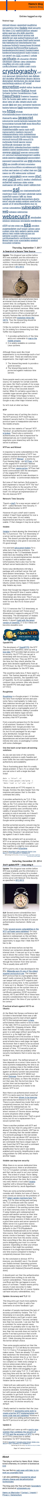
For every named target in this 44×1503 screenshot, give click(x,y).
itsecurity (7, 118)
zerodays (35, 226)
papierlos (12, 158)
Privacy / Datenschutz (12, 1495)
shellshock (36, 179)
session (31, 176)
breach (25, 229)
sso (21, 190)
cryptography (19, 71)
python (5, 170)
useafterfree (35, 201)
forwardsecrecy (25, 93)
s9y (13, 173)
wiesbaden (36, 217)
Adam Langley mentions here (19, 1198)
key (39, 121)
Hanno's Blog (36, 6)
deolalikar (10, 78)
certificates (25, 238)
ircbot (35, 114)
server (25, 176)
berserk (37, 40)
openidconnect (22, 149)
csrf (39, 72)
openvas (24, 152)
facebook (37, 87)
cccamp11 (25, 55)
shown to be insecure (28, 1097)
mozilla (23, 137)
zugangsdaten (9, 228)
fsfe (4, 99)
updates (25, 201)
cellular (34, 55)
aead (10, 33)
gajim (19, 99)
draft (13, 503)
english (23, 87)
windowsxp (15, 221)
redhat (26, 170)
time (16, 28)
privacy (22, 164)
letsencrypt (35, 238)
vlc (36, 204)
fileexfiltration (15, 90)
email (28, 83)
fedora (5, 90)
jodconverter (7, 121)
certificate (9, 58)
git (14, 102)
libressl (5, 240)
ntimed (5, 25)
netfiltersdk (7, 145)
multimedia (7, 142)
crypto (33, 66)
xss (27, 224)
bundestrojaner (32, 50)
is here (31, 1020)
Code (18, 851)
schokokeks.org (23, 1488)
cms (17, 64)
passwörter (17, 161)
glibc (17, 102)
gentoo (35, 99)
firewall (33, 90)
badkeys (11, 40)
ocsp (16, 240)
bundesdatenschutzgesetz (14, 50)
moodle (16, 137)
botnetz (15, 45)
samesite (6, 236)
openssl (15, 152)
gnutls (29, 102)
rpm (35, 170)
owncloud (10, 155)
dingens (29, 78)
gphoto (5, 233)
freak (34, 93)
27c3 (13, 30)
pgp (30, 160)
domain (31, 81)
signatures (17, 182)
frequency (33, 96)
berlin (30, 40)
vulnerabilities (15, 208)
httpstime (23, 848)
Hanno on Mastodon (11, 1492)
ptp (33, 233)
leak (24, 123)
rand (11, 170)
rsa (39, 170)
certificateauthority (10, 238)
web (5, 211)
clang (23, 61)
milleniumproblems (10, 134)
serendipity (16, 176)
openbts (6, 149)
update (19, 201)
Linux (34, 851)
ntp (24, 855)
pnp (9, 164)
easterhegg (8, 83)
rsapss (5, 173)
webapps (13, 212)
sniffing (20, 185)
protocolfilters (15, 167)
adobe (5, 33)
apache (6, 38)
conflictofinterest (10, 66)
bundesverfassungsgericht (13, 52)
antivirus (27, 35)
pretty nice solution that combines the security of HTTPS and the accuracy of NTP (20, 1431)
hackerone (36, 105)
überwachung (27, 199)
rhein (31, 170)
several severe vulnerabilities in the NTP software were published (21, 930)
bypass (34, 52)
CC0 (4, 1466)
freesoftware (11, 96)
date (17, 231)
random (16, 170)
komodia (18, 123)
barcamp (19, 40)
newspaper (17, 145)
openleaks (34, 149)
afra (18, 33)
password (21, 157)
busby (28, 52)
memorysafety (8, 132)
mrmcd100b (16, 139)
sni (14, 185)
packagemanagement (23, 155)
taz (24, 196)
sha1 (38, 176)
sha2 (4, 179)
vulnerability (31, 207)
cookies (5, 231)
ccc (18, 55)
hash (20, 107)
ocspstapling (24, 240)
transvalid (17, 199)
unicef (5, 201)
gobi (35, 102)
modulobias (7, 137)
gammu (30, 231)
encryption (10, 87)
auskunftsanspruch (26, 38)
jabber (15, 118)
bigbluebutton (12, 42)
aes (14, 33)
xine (13, 226)
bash (25, 40)
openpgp (6, 152)
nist (24, 145)
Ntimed (20, 459)
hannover (13, 107)
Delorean (12, 1076)
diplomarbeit (7, 81)
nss (28, 144)
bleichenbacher (25, 42)
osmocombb (33, 152)
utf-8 (11, 204)
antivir (20, 35)
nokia (22, 233)
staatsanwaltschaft (32, 190)
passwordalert (34, 158)
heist (11, 233)
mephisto (20, 132)
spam (26, 185)
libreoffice (36, 123)
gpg (11, 104)
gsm (15, 105)
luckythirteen (14, 127)
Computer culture (21, 1442)
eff (24, 83)
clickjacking (31, 61)
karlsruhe (24, 121)
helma (35, 107)
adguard (34, 30)
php (4, 164)
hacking (5, 107)
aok (32, 35)
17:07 (10, 853)
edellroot (18, 83)
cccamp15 (23, 236)
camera (31, 229)
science (5, 176)
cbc (14, 55)
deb (30, 76)
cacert (8, 55)
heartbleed (28, 107)
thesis (29, 196)
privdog (5, 167)
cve (4, 76)
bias (4, 42)
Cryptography (23, 851)
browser (36, 45)
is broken (7, 433)
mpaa (28, 137)
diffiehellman (20, 78)
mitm (21, 134)
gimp (10, 102)
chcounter (24, 59)
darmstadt (11, 76)
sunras (39, 194)
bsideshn (9, 48)
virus (32, 204)
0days (8, 30)
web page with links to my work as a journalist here (20, 1471)
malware (24, 127)
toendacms (7, 199)
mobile (17, 233)
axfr (36, 38)
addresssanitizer (23, 30)
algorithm (29, 33)
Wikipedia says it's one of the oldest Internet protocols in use (20, 972)
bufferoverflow (21, 48)
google (5, 105)
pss (39, 167)
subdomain (31, 194)
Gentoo (34, 1442)
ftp (8, 99)
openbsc (35, 147)
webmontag (22, 212)
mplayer (34, 137)
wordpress (36, 220)
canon (37, 229)
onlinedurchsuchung (23, 147)
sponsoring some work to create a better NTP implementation (19, 1412)
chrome (33, 59)
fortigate (6, 93)
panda (5, 158)
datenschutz (22, 76)
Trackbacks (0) (26, 853)
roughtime (32, 25)
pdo (25, 161)
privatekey (30, 164)
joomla (17, 121)
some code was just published (16, 1415)
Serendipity (36, 1486)
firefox (25, 90)
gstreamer (26, 105)
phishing (37, 161)
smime (30, 182)
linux (5, 126)
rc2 (21, 170)
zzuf (19, 228)
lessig (29, 123)
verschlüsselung (22, 203)
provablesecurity (29, 167)
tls (3, 30)
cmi (13, 64)
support (15, 196)
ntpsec (13, 25)
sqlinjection (35, 185)
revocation (7, 243)
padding (36, 155)
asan (15, 38)
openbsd (34, 240)
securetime (8, 28)
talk (21, 196)
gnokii (36, 231)
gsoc (20, 105)
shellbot (27, 179)
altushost (6, 35)
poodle (14, 164)
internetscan (27, 114)
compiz (27, 64)
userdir (5, 204)
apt (11, 38)
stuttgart (22, 194)
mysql (15, 142)
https (11, 111)
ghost (4, 102)
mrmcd (6, 139)
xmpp (17, 226)
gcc (29, 99)
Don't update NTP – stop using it (18, 865)
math (27, 129)
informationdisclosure (11, 114)
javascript (25, 118)
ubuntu (36, 199)
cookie (21, 66)
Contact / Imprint (28, 1492)
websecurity (16, 216)
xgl (9, 226)
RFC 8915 (20, 267)
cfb (18, 59)
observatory (8, 147)
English (30, 851)
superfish (7, 196)
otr (3, 155)
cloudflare (6, 64)
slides (24, 182)
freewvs (25, 96)
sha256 (12, 179)
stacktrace (7, 194)
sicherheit (7, 182)
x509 (5, 225)
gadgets (23, 231)
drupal (37, 81)
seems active (22, 468)
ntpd (30, 28)
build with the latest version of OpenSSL (19, 621)
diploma (36, 78)
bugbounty (33, 48)
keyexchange (8, 123)
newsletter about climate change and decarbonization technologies (19, 1479)
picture (28, 233)
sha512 (20, 179)
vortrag (5, 208)
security (37, 28)
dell (4, 78)
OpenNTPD (24, 647)
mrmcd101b (28, 139)
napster (22, 142)
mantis (21, 129)
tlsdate (23, 27)
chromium (7, 61)
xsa (21, 226)
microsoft (28, 132)
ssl (16, 189)
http (4, 111)
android (14, 35)
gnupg (23, 101)
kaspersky (32, 121)
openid (13, 149)
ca (3, 55)
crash (27, 66)
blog (34, 42)
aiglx (22, 33)
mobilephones (30, 134)
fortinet (14, 93)
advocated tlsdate (23, 548)
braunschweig (25, 45)
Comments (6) (17, 853)
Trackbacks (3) (26, 1443)
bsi (3, 48)
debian (36, 76)
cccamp (14, 236)
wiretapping (25, 221)
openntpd (21, 25)
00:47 (10, 1443)
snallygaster (7, 185)
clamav (16, 61)
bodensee (6, 45)
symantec (16, 243)
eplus (29, 87)
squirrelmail (7, 190)
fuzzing (13, 99)
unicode (11, 201)
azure (4, 40)
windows (6, 221)
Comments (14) (17, 1443)
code (21, 64)
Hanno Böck (11, 851)
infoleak (19, 112)
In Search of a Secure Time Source (19, 251)
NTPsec (28, 461)
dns (26, 81)
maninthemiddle (10, 129)
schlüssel (31, 173)
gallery (24, 99)
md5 (32, 129)
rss (10, 173)
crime (12, 231)
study (14, 194)
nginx (11, 240)
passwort (7, 161)
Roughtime (7, 696)
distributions (19, 81)
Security (5, 853)
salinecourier (21, 173)
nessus (29, 142)
